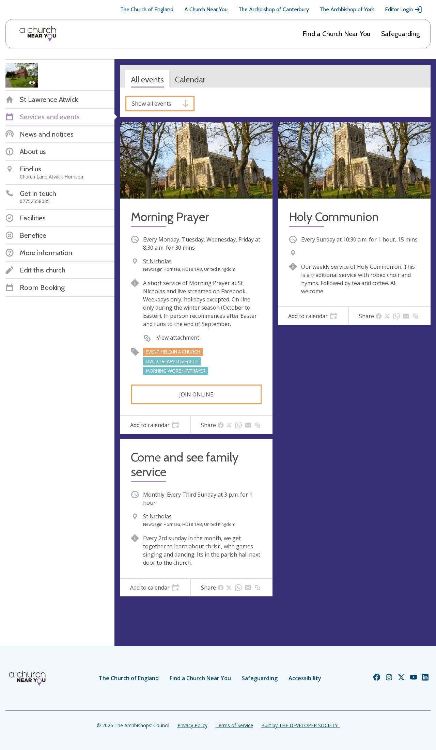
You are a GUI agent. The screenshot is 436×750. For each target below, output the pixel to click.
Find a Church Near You (336, 34)
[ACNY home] (38, 33)
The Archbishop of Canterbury (273, 9)
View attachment (178, 337)
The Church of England (146, 9)
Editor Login (399, 9)
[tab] (155, 425)
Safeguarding (400, 34)
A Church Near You (206, 9)
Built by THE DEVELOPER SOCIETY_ (300, 725)
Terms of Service (234, 725)
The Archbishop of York (347, 9)
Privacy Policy (192, 725)
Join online (196, 394)
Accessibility (305, 678)
